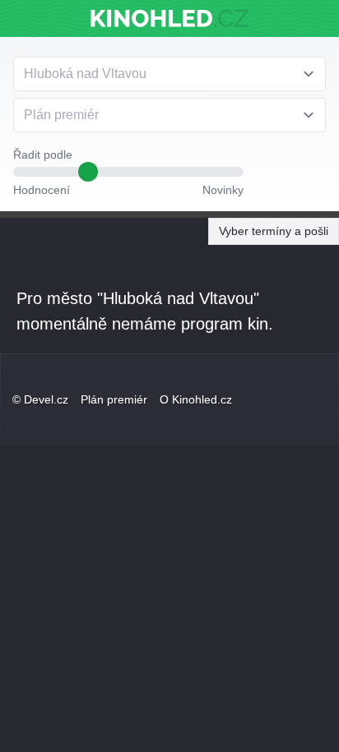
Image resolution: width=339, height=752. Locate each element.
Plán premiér (114, 399)
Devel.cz (46, 399)
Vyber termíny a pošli (273, 231)
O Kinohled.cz (196, 399)
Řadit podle (42, 154)
